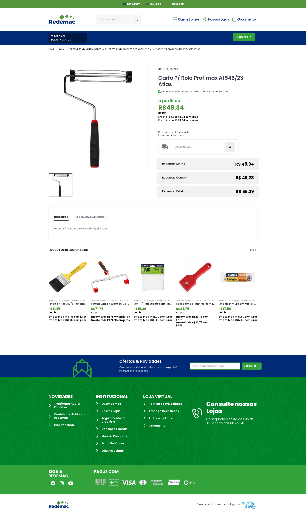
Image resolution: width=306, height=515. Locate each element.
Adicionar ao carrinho (81, 264)
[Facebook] (53, 483)
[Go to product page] (68, 277)
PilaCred (242, 37)
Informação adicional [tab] (90, 217)
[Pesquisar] (136, 19)
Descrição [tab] (61, 217)
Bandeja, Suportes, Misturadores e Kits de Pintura (195, 91)
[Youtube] (70, 483)
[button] (251, 250)
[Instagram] (61, 483)
